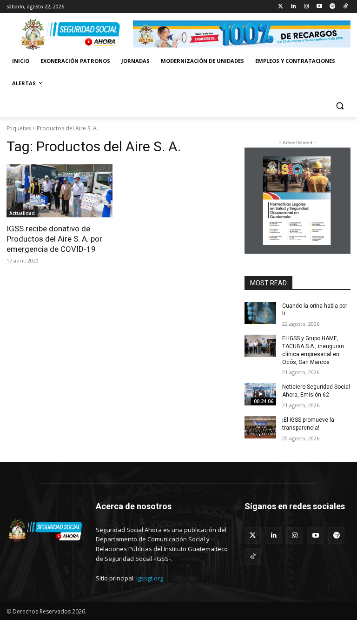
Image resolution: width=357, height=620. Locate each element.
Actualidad (22, 213)
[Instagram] (306, 6)
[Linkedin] (293, 6)
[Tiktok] (345, 6)
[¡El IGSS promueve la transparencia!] (260, 427)
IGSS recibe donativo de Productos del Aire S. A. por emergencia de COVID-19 (54, 239)
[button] (339, 106)
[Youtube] (319, 6)
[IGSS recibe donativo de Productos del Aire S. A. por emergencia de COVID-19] (59, 190)
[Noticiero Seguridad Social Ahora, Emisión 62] (260, 394)
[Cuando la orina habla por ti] (260, 313)
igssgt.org (149, 578)
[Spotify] (332, 6)
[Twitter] (280, 6)
